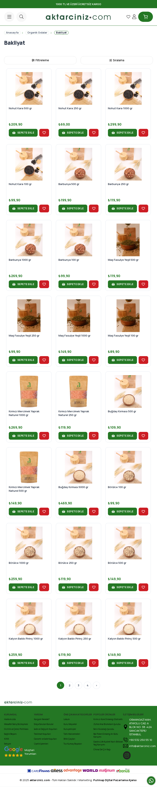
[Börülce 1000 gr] (29, 543)
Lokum (67, 719)
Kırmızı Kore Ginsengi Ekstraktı (108, 719)
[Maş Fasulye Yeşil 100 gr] (128, 315)
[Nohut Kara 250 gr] (78, 88)
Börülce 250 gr (67, 563)
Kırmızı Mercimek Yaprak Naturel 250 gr (73, 413)
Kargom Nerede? (41, 719)
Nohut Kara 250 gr (70, 108)
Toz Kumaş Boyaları (73, 743)
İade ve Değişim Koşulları (45, 729)
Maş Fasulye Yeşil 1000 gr (74, 335)
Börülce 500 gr (117, 563)
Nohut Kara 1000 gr (120, 108)
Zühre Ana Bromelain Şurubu (107, 724)
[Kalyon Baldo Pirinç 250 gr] (78, 618)
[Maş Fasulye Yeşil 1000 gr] (78, 315)
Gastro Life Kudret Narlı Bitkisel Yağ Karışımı (108, 743)
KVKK (6, 738)
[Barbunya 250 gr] (128, 164)
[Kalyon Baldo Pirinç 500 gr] (128, 618)
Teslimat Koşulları (42, 733)
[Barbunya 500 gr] (78, 164)
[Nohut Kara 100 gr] (29, 164)
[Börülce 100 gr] (128, 467)
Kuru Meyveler (70, 724)
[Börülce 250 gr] (78, 543)
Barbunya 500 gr (68, 184)
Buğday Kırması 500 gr (122, 411)
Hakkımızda (10, 719)
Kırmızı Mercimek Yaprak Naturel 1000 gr (24, 413)
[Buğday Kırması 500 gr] (128, 391)
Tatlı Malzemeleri (72, 733)
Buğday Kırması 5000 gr (73, 487)
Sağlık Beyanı (10, 733)
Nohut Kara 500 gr (20, 108)
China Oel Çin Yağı (102, 749)
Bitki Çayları (69, 738)
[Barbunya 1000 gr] (29, 240)
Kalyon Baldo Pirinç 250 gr (74, 638)
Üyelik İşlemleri (41, 743)
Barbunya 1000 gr (20, 260)
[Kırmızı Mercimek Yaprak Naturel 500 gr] (29, 467)
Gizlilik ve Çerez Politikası (16, 729)
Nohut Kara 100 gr (20, 184)
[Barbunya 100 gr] (78, 240)
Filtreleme (42, 60)
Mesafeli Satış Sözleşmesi (16, 724)
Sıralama (118, 60)
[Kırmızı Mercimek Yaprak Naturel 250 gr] (78, 391)
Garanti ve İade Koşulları (45, 738)
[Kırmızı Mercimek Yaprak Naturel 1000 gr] (29, 391)
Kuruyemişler (70, 729)
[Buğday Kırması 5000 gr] (78, 467)
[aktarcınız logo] (32, 702)
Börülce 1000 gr (19, 563)
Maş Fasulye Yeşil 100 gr (123, 335)
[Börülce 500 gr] (128, 543)
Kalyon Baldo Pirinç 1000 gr (26, 638)
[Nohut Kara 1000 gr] (128, 88)
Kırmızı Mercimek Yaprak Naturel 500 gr (24, 489)
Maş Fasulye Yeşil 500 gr (123, 260)
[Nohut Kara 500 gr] (29, 88)
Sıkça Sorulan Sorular (44, 724)
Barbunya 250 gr (118, 184)
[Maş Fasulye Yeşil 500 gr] (128, 240)
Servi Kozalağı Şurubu (103, 729)
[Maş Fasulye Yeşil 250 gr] (29, 315)
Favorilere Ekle (44, 133)
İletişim (7, 743)
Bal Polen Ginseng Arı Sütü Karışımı (105, 735)
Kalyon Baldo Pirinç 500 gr (124, 638)
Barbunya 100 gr (68, 260)
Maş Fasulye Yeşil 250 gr (24, 335)
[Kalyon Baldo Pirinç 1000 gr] (29, 618)
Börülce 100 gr (117, 487)
